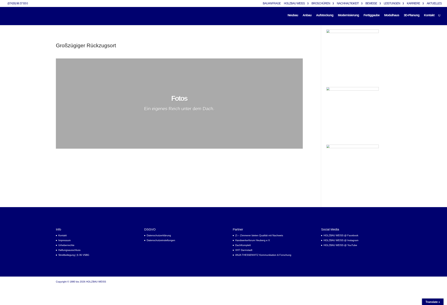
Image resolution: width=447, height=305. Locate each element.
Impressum (64, 240)
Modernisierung (348, 15)
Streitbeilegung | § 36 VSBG (73, 255)
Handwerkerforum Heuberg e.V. (252, 240)
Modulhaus (391, 15)
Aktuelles (434, 3)
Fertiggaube (372, 15)
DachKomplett (243, 245)
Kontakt (429, 15)
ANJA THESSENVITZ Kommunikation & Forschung (263, 255)
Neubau (293, 15)
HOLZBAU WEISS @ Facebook (341, 235)
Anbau (307, 15)
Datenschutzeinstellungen (161, 240)
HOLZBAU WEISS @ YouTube (340, 245)
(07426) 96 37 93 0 (18, 3)
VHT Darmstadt (243, 250)
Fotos (179, 98)
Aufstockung (324, 15)
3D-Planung (411, 15)
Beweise (371, 3)
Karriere (413, 3)
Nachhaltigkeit (348, 3)
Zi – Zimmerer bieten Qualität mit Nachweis (259, 235)
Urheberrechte (66, 245)
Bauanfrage (272, 3)
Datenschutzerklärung (159, 235)
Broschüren (321, 3)
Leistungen (392, 3)
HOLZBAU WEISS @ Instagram (341, 240)
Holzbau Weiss (294, 3)
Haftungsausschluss (69, 250)
